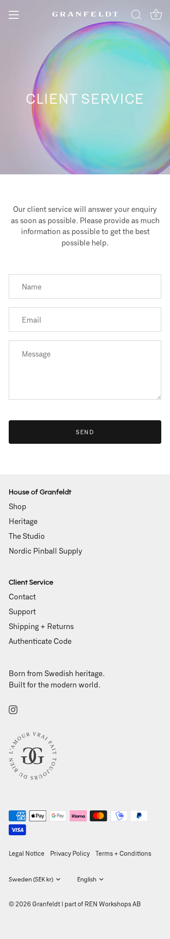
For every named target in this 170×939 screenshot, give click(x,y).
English (86, 879)
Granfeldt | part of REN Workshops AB (86, 904)
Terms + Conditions (123, 853)
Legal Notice (26, 853)
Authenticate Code (40, 640)
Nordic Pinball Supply (45, 550)
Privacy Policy (70, 853)
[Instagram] (13, 708)
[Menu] (14, 14)
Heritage (23, 521)
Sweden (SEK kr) (31, 879)
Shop (17, 506)
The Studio (27, 535)
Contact (22, 596)
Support (22, 611)
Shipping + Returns (41, 626)
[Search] (136, 16)
